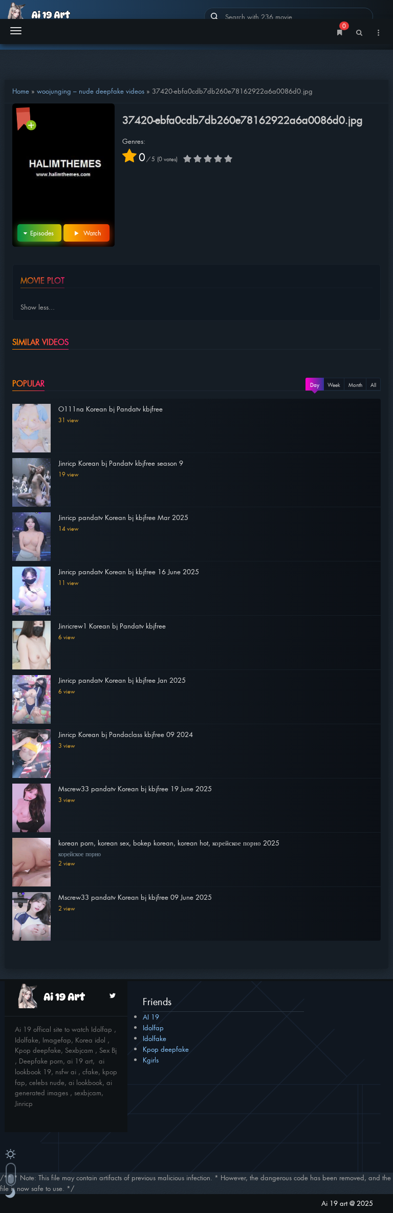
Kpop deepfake (166, 1049)
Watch (91, 232)
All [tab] (373, 384)
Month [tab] (355, 384)
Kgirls (151, 1060)
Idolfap (153, 1027)
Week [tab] (334, 384)
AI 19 (151, 1017)
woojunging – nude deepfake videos (90, 91)
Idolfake (154, 1038)
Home (20, 91)
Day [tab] (314, 384)
